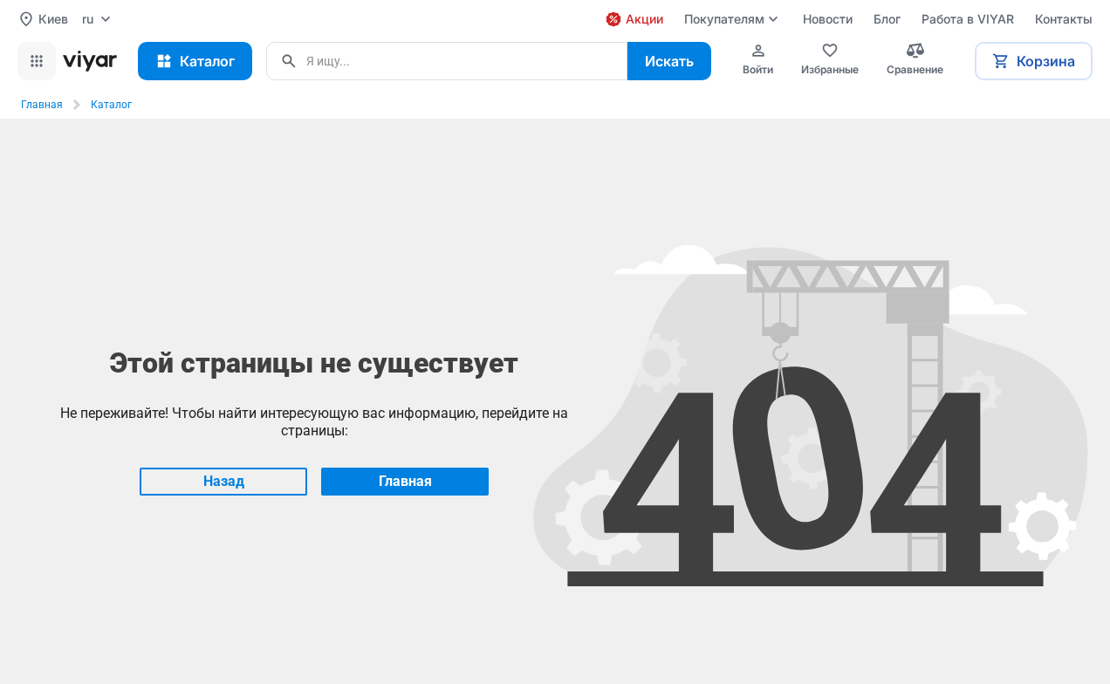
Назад (223, 481)
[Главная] (90, 61)
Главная (42, 105)
